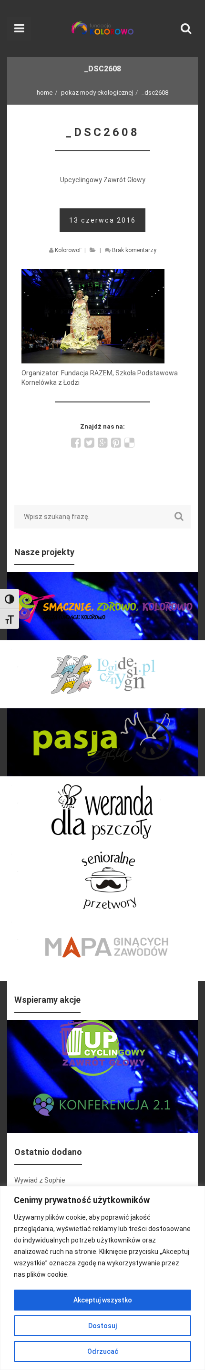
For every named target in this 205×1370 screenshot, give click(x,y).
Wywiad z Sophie (39, 1180)
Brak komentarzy (134, 250)
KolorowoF (68, 250)
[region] (102, 1278)
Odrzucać (102, 1351)
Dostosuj (102, 1326)
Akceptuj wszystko (102, 1300)
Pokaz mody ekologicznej (97, 92)
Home (44, 92)
